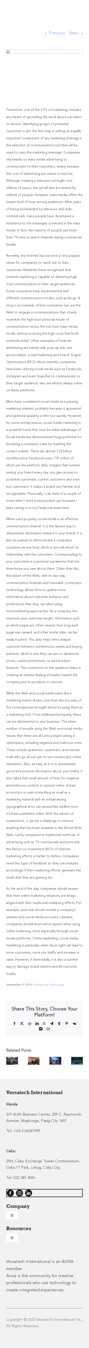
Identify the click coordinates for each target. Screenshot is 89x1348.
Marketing (41, 984)
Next (74, 33)
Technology (56, 984)
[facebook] (10, 1193)
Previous (57, 33)
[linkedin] (28, 1193)
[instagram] (19, 1193)
